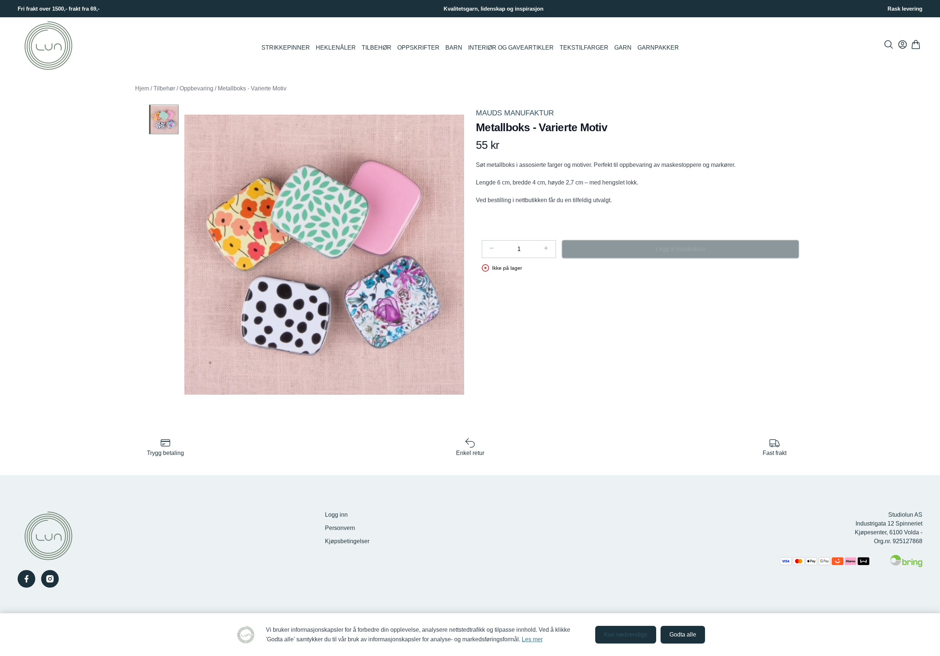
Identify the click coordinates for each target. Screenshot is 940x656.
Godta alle (682, 634)
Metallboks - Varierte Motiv (252, 88)
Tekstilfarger (584, 47)
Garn (623, 47)
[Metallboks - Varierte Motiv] (163, 119)
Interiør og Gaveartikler (511, 47)
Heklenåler (336, 47)
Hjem (142, 88)
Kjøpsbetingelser (347, 541)
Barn (453, 47)
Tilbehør (376, 47)
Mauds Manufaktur (515, 113)
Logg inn (336, 515)
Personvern (340, 528)
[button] (324, 255)
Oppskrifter (418, 47)
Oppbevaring (196, 88)
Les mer (532, 639)
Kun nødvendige (625, 634)
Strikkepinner (285, 47)
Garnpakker (658, 47)
